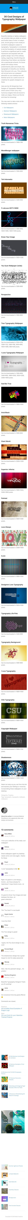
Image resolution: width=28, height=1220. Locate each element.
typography (8, 797)
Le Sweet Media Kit (13, 1174)
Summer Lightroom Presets (16, 1166)
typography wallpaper (18, 797)
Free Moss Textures (14, 1189)
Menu (14, 2)
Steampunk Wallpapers (11, 114)
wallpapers (4, 799)
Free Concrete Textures (14, 1205)
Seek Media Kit (12, 1182)
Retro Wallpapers (9, 117)
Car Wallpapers (9, 108)
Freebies (10, 795)
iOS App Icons (12, 1197)
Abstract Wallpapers (10, 111)
